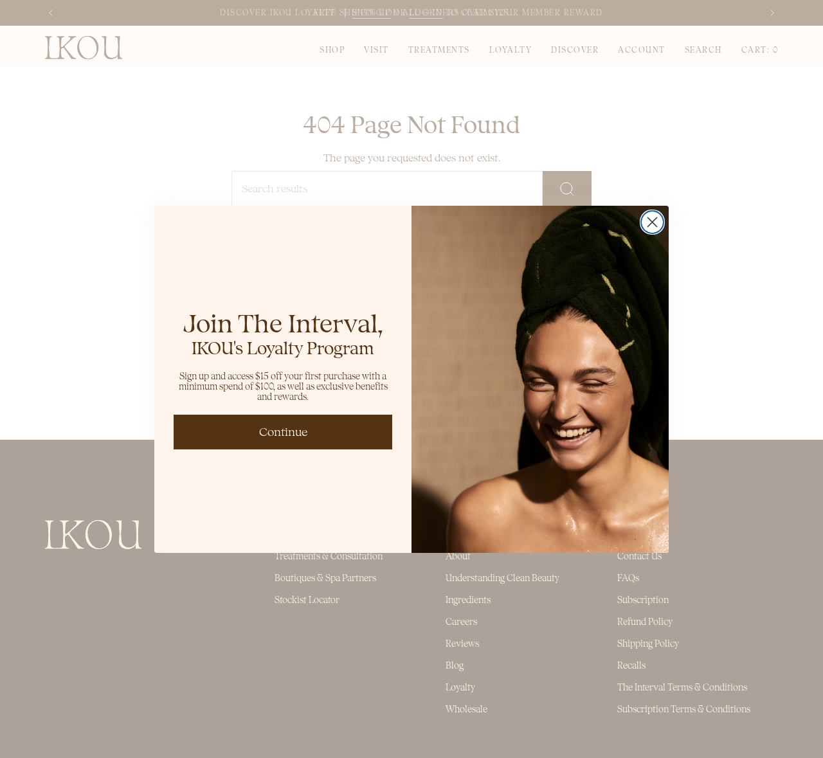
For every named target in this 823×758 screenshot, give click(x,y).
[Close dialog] (652, 222)
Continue (283, 431)
